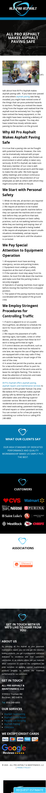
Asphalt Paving (12, 723)
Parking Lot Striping (15, 720)
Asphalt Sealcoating (14, 713)
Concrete (9, 727)
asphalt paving (23, 96)
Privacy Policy (23, 767)
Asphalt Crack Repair (15, 717)
